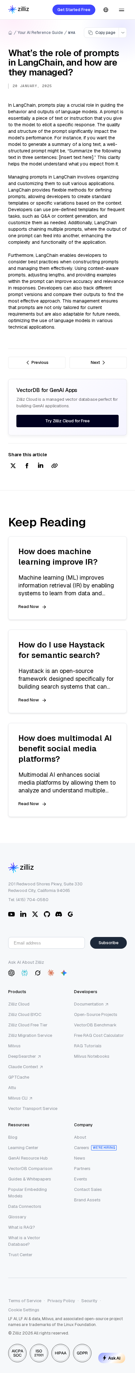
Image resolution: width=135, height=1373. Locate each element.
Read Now (28, 606)
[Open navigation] (121, 10)
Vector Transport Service (32, 1108)
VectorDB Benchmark (95, 1025)
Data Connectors (24, 1206)
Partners (82, 1168)
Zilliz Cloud (18, 1004)
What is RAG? (21, 1227)
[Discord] (58, 914)
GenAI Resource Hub (28, 1158)
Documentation (89, 1004)
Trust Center (20, 1254)
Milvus (14, 1046)
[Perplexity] (24, 973)
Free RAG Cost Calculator (99, 1035)
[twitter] (13, 466)
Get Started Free (73, 9)
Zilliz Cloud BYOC (24, 1014)
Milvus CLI (18, 1098)
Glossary (17, 1217)
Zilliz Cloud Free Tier (28, 1025)
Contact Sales (88, 1189)
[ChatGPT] (11, 973)
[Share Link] (54, 466)
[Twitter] (35, 914)
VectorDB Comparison (30, 1168)
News (79, 1158)
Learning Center (23, 1147)
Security (89, 1300)
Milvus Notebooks (91, 1056)
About (80, 1137)
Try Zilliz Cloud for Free (67, 421)
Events (80, 1179)
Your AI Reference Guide (40, 32)
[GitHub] (47, 914)
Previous (39, 362)
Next (95, 362)
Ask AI (114, 1358)
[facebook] (27, 466)
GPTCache (18, 1077)
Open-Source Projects (95, 1014)
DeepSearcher (22, 1056)
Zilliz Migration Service (30, 1035)
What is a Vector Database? (24, 1241)
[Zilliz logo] (18, 10)
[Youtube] (11, 914)
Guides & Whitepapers (29, 1179)
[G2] (70, 914)
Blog (12, 1137)
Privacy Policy (61, 1300)
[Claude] (51, 973)
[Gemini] (64, 973)
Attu (12, 1087)
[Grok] (37, 973)
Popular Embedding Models (27, 1193)
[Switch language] (106, 10)
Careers (81, 1147)
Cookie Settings (23, 1310)
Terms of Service (24, 1300)
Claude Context (23, 1066)
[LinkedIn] (23, 914)
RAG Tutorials (88, 1046)
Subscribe (109, 942)
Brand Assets (87, 1200)
